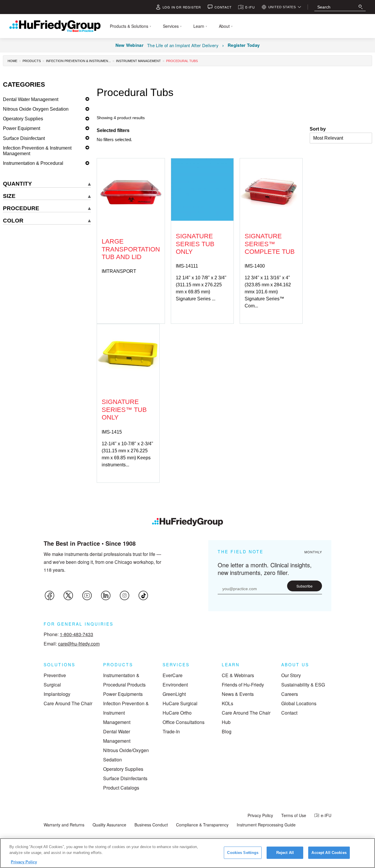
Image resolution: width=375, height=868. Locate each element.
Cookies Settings (242, 852)
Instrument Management (138, 61)
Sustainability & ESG (303, 684)
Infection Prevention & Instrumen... (78, 61)
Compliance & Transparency (202, 825)
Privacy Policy (260, 815)
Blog (226, 731)
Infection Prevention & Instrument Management (37, 150)
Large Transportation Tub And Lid (131, 249)
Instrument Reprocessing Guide (266, 825)
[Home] (187, 522)
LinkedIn (106, 595)
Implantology (57, 694)
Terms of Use (293, 815)
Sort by (318, 128)
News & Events (238, 694)
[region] (187, 853)
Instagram (124, 595)
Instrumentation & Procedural (33, 163)
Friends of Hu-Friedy (243, 684)
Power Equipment (21, 128)
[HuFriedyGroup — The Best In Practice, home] (54, 26)
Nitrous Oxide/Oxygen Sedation (126, 755)
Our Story (291, 675)
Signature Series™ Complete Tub (270, 243)
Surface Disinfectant (24, 138)
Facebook (49, 595)
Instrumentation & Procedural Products (124, 680)
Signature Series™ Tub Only (124, 409)
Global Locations (298, 703)
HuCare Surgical (180, 703)
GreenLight (174, 694)
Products (32, 61)
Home (12, 61)
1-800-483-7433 (76, 634)
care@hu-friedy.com (79, 643)
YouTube (87, 595)
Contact (289, 712)
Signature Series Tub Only (195, 243)
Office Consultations (183, 722)
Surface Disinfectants (125, 778)
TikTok (143, 595)
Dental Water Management (30, 99)
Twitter (68, 595)
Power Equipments (123, 694)
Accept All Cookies (328, 852)
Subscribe (304, 585)
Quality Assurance (109, 825)
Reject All (285, 852)
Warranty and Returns (64, 825)
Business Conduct (151, 825)
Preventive (55, 675)
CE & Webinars (238, 675)
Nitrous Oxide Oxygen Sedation (36, 109)
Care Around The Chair (68, 703)
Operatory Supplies (23, 118)
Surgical (52, 684)
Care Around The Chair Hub (246, 717)
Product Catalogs (121, 787)
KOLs (227, 703)
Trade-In (171, 731)
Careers (289, 694)
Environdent (175, 684)
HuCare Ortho (177, 712)
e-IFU (326, 815)
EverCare (173, 675)
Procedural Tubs (182, 61)
